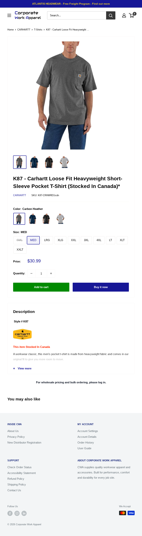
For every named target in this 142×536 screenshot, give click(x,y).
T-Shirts (38, 29)
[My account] (124, 15)
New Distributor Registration (24, 442)
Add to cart (41, 287)
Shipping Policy (16, 484)
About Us (13, 431)
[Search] (110, 15)
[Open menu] (9, 15)
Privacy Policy (16, 436)
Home (10, 29)
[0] (131, 15)
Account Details (87, 436)
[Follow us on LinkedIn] (24, 513)
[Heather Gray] (60, 219)
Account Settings (87, 431)
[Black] (47, 219)
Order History (85, 442)
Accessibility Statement (21, 473)
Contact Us (14, 490)
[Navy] (33, 219)
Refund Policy (15, 478)
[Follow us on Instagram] (17, 513)
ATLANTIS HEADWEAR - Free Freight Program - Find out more (71, 3)
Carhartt (19, 195)
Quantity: (19, 273)
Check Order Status (19, 467)
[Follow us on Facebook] (10, 513)
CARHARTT (23, 29)
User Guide (84, 448)
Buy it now (101, 287)
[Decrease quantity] (31, 273)
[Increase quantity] (51, 273)
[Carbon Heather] (19, 219)
